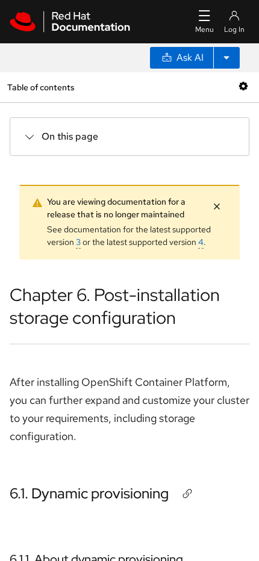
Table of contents (41, 87)
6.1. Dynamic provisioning (89, 493)
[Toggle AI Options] (226, 58)
